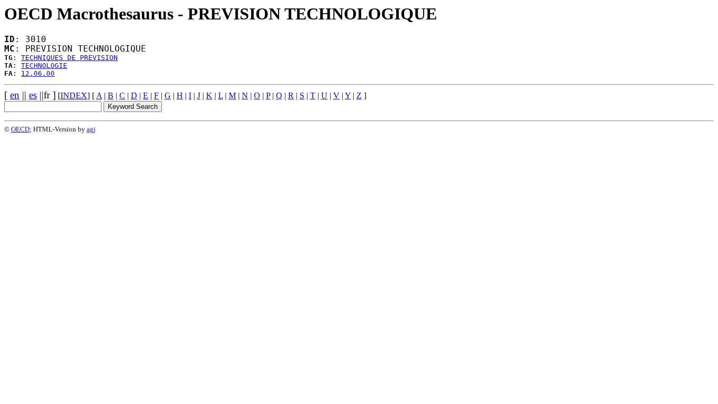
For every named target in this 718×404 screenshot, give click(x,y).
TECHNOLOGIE (44, 65)
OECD (20, 129)
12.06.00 (38, 73)
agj (91, 129)
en (14, 94)
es (33, 94)
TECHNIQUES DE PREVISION (69, 58)
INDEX (73, 95)
